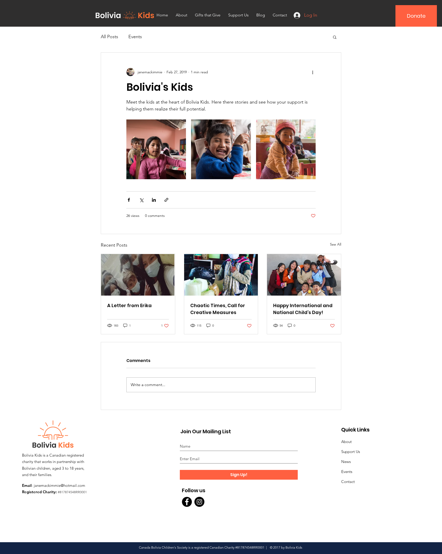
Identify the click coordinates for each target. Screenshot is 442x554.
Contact (348, 481)
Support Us (350, 451)
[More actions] (313, 72)
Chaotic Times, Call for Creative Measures (217, 309)
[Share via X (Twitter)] (141, 199)
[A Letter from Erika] (138, 275)
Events (135, 36)
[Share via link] (166, 199)
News (346, 461)
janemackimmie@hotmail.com (59, 485)
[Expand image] (156, 149)
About (346, 441)
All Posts (109, 36)
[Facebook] (187, 502)
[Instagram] (199, 502)
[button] (334, 37)
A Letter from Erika (129, 305)
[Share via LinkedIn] (153, 199)
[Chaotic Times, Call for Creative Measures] (221, 275)
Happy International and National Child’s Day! (303, 309)
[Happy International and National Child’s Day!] (304, 275)
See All (335, 244)
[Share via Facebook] (128, 199)
